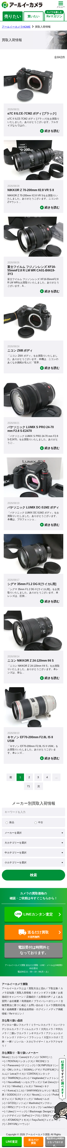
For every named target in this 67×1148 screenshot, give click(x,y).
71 (28, 786)
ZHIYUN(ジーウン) (18, 1124)
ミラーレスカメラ (40, 1024)
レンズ (10, 1037)
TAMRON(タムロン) (18, 1078)
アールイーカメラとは (14, 988)
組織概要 (12, 1009)
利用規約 (26, 1001)
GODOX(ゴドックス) (18, 1094)
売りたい (12, 16)
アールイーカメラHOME (16, 26)
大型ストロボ (51, 1037)
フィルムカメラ (29, 1029)
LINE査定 (12, 1141)
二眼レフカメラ (17, 1033)
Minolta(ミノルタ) (21, 1086)
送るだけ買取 (33, 1141)
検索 (33, 875)
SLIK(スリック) (23, 1099)
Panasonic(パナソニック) (21, 1065)
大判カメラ (47, 1029)
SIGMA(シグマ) (32, 1069)
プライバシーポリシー (46, 1001)
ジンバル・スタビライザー (28, 1041)
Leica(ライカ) (17, 1073)
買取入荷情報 (24, 992)
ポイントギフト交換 (44, 992)
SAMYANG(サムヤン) (38, 1090)
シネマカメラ (36, 1033)
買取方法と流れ (37, 988)
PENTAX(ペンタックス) (20, 1061)
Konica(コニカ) (16, 1090)
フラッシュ (35, 1037)
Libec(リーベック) (17, 1111)
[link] (11, 777)
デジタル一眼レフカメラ (15, 1024)
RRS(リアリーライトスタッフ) (24, 1107)
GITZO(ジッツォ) (17, 1103)
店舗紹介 (31, 996)
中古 (40, 822)
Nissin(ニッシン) (41, 1094)
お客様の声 (45, 996)
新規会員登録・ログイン (32, 1009)
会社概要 (14, 1001)
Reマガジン (15, 1013)
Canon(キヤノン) (28, 1057)
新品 (11, 822)
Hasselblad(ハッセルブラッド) (24, 1082)
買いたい (33, 16)
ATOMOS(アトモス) (18, 1119)
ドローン (21, 1037)
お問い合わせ (36, 1005)
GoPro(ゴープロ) (31, 1115)
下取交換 (53, 988)
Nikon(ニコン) (9, 1057)
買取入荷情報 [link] (43, 26)
